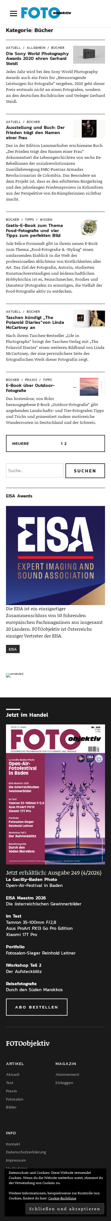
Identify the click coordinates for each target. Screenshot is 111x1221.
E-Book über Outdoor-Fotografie (30, 388)
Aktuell (13, 47)
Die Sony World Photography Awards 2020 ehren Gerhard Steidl (37, 58)
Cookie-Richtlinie (62, 1198)
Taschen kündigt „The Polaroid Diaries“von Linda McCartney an (35, 322)
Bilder (11, 1107)
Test (9, 1083)
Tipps (29, 219)
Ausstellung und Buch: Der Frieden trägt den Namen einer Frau (35, 132)
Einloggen (64, 1083)
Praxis (31, 380)
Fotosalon (14, 1099)
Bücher (58, 47)
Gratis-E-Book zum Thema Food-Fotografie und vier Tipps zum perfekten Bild (34, 230)
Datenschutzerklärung (26, 1152)
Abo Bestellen (36, 1007)
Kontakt (13, 1144)
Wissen (46, 219)
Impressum (16, 1160)
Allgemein (36, 47)
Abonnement (67, 1075)
